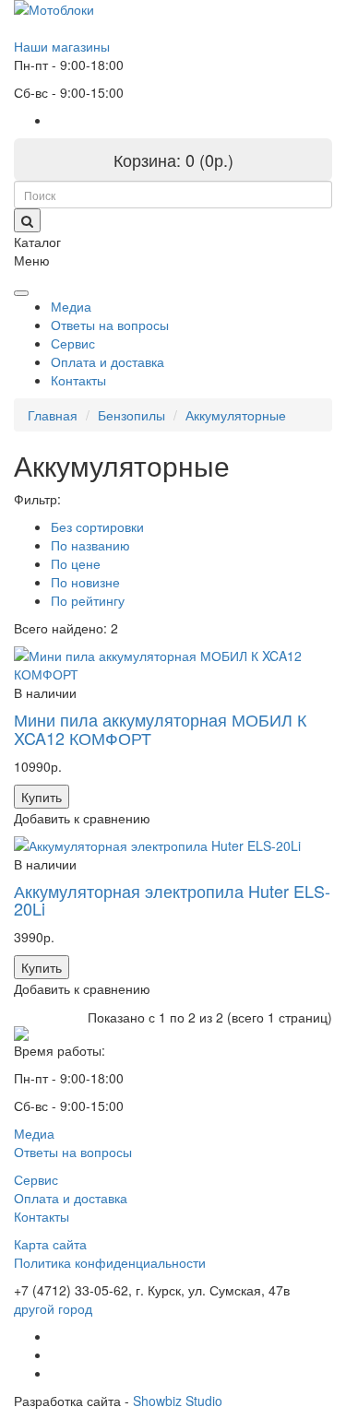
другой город (53, 1308)
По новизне (85, 582)
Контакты (78, 380)
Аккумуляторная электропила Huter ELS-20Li (172, 900)
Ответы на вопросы (110, 324)
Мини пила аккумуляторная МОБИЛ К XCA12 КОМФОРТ (160, 728)
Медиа (71, 306)
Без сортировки (97, 526)
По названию (90, 545)
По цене (76, 563)
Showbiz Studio (177, 1400)
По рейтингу (88, 600)
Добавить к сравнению (82, 818)
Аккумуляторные (235, 415)
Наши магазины (62, 46)
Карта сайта (50, 1244)
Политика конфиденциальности (110, 1262)
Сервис (73, 343)
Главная (53, 415)
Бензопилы (131, 415)
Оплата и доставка (107, 361)
